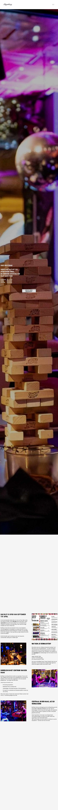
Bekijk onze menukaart (29, 291)
